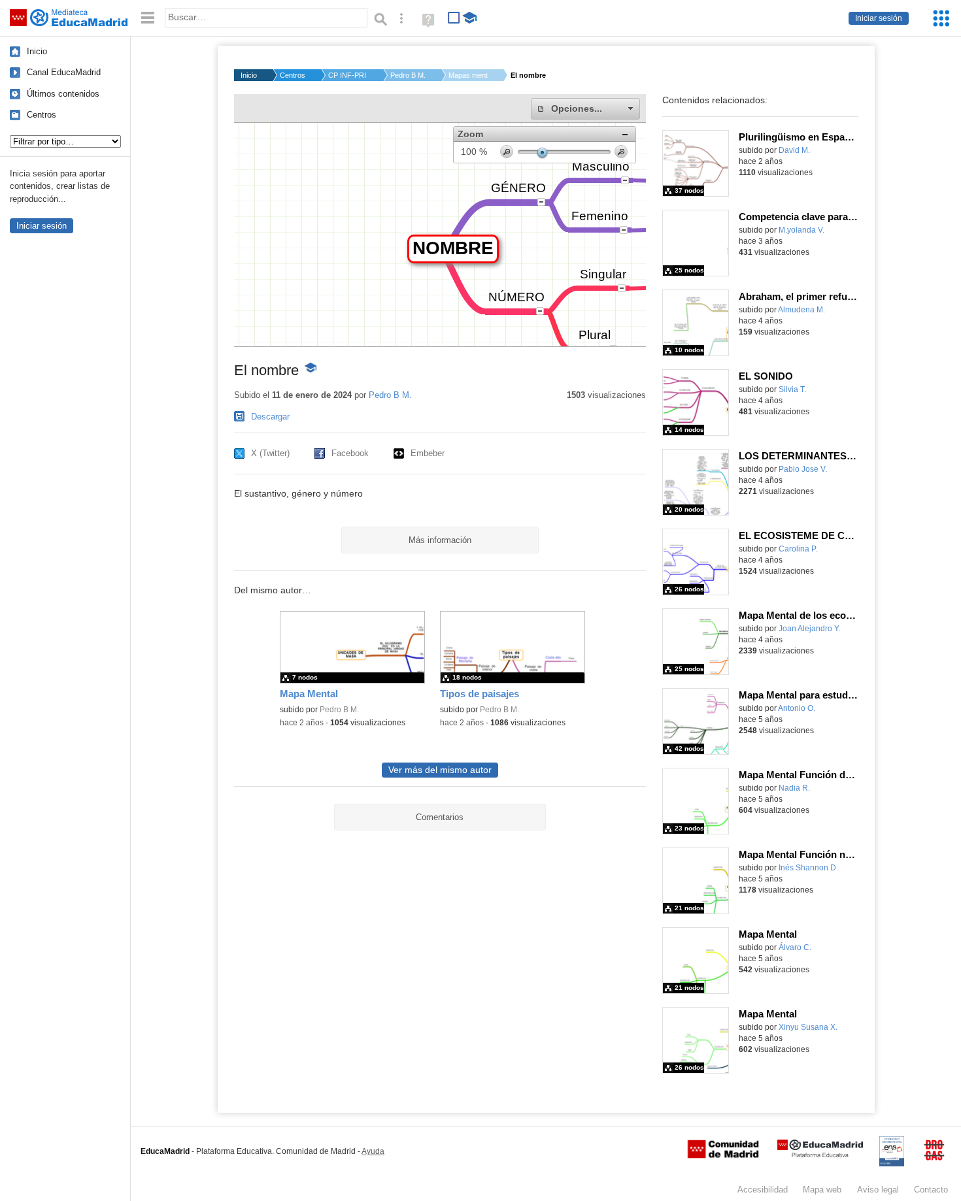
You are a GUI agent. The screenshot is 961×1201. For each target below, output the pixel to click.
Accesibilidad (762, 1189)
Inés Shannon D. (808, 868)
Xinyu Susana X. (808, 1027)
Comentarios (440, 817)
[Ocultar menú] (148, 18)
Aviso (878, 1189)
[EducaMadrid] (820, 1155)
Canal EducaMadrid (64, 72)
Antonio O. (796, 708)
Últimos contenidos (63, 94)
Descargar (270, 416)
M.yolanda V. (801, 230)
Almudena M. (801, 310)
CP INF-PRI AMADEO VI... (347, 75)
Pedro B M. (408, 75)
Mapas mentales (468, 75)
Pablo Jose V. (803, 469)
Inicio (37, 51)
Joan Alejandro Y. (810, 629)
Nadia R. (794, 788)
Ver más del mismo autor (440, 770)
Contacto (931, 1189)
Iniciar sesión (878, 18)
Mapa (822, 1189)
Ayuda (373, 1151)
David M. (794, 150)
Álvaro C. (795, 947)
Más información (440, 540)
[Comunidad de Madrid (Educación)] (723, 1155)
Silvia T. (792, 389)
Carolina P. (798, 549)
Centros (41, 115)
